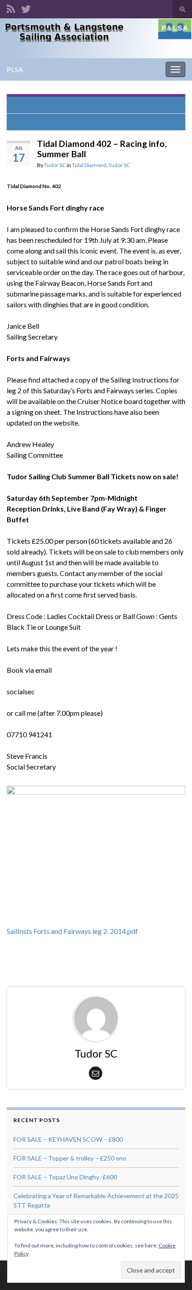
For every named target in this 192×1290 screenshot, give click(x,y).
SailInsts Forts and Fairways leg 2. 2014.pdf (72, 931)
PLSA (15, 69)
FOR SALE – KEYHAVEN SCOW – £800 (68, 1139)
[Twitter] (26, 7)
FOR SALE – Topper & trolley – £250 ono (69, 1158)
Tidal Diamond (89, 165)
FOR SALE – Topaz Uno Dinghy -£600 (65, 1177)
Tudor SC (55, 165)
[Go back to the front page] (96, 38)
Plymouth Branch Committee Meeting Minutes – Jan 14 (100, 105)
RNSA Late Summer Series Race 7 (91, 122)
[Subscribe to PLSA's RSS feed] (11, 7)
